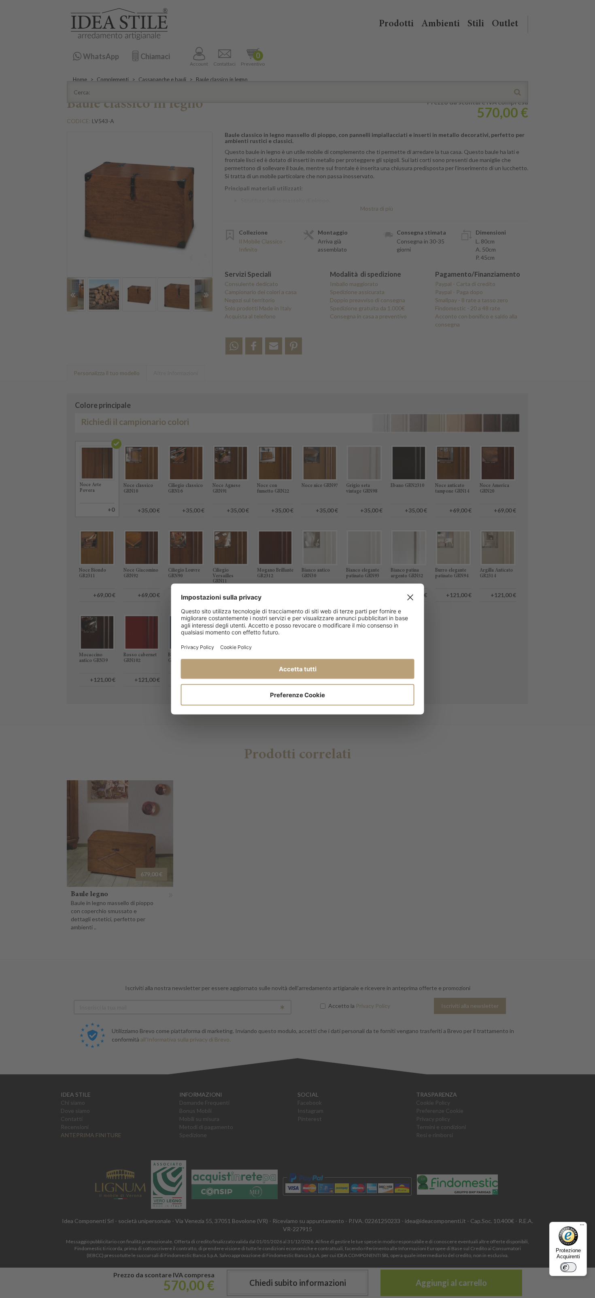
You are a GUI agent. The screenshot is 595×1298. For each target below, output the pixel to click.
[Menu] (582, 1227)
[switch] (568, 1267)
